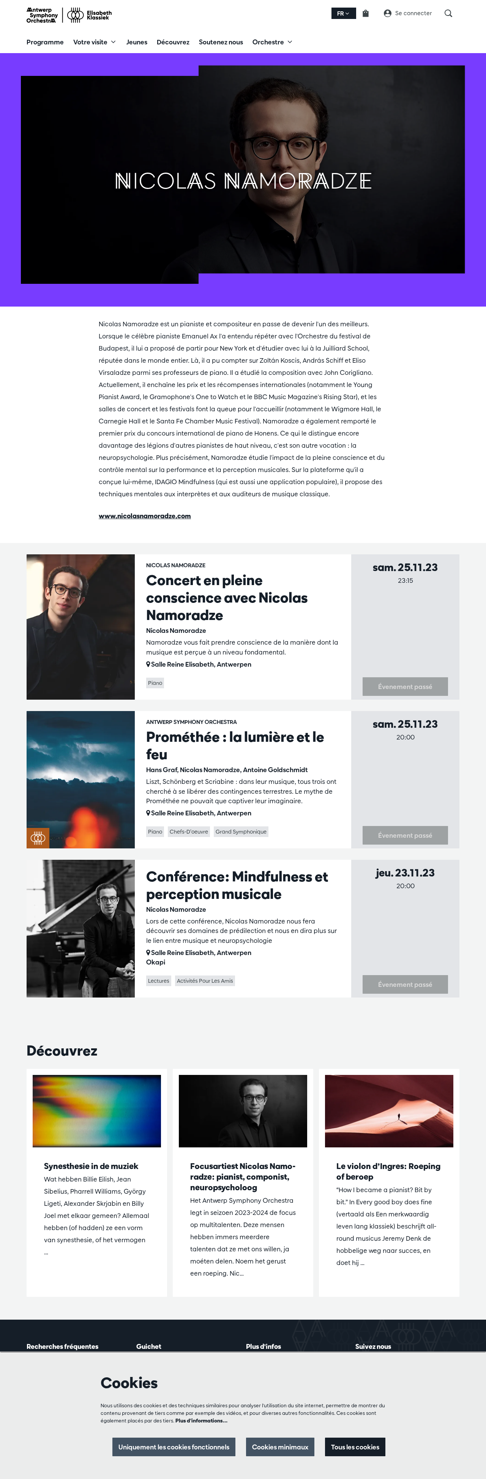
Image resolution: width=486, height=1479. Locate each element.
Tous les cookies (355, 1447)
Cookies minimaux (280, 1447)
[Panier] (370, 13)
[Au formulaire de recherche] (452, 13)
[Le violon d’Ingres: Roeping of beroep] (389, 1111)
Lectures (158, 980)
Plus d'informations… (201, 1421)
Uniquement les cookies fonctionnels (173, 1447)
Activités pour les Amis (205, 980)
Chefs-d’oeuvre (189, 831)
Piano (155, 683)
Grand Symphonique (241, 831)
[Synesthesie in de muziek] (97, 1111)
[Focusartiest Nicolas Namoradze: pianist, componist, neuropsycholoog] (243, 1111)
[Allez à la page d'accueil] (69, 15)
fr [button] (341, 13)
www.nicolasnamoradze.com (145, 516)
